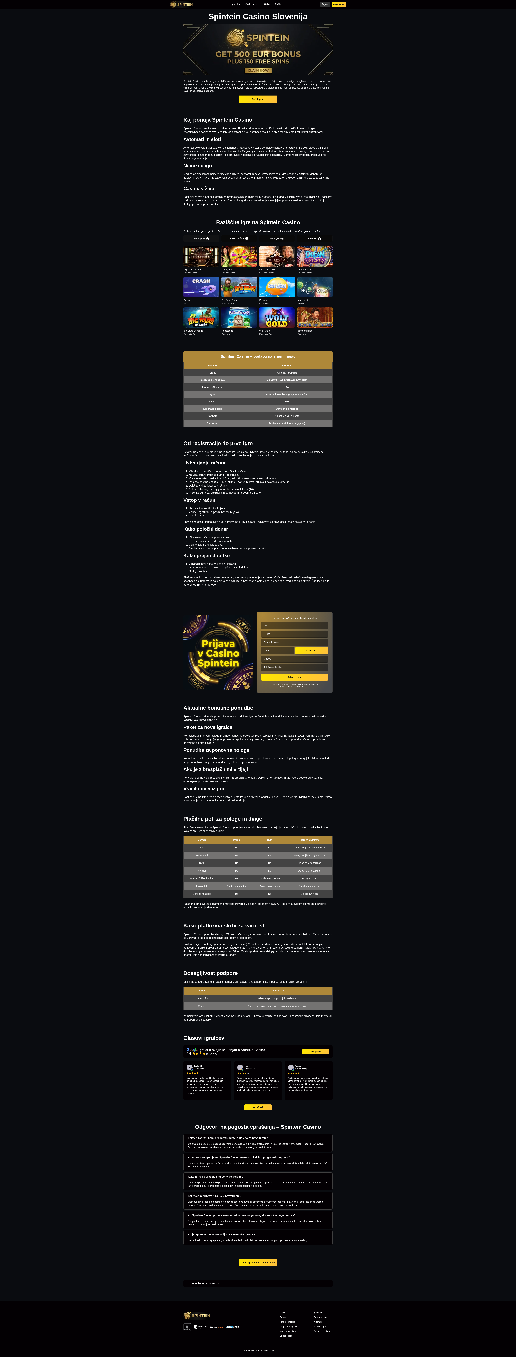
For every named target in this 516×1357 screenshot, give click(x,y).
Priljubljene (199, 238)
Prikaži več (258, 1107)
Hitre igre (274, 238)
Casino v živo (237, 238)
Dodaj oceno (316, 1051)
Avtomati (312, 238)
